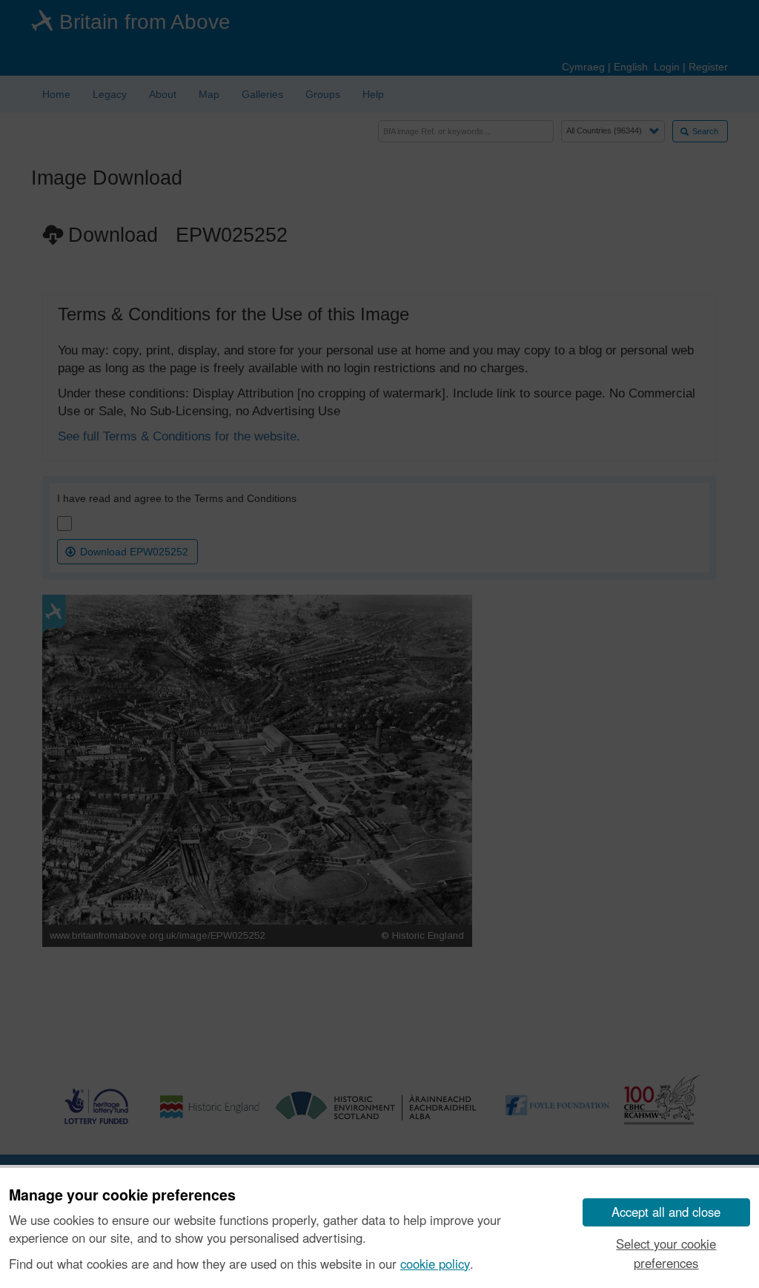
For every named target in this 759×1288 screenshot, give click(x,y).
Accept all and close (665, 1212)
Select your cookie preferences (666, 1253)
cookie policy (435, 1263)
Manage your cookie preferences (122, 1195)
